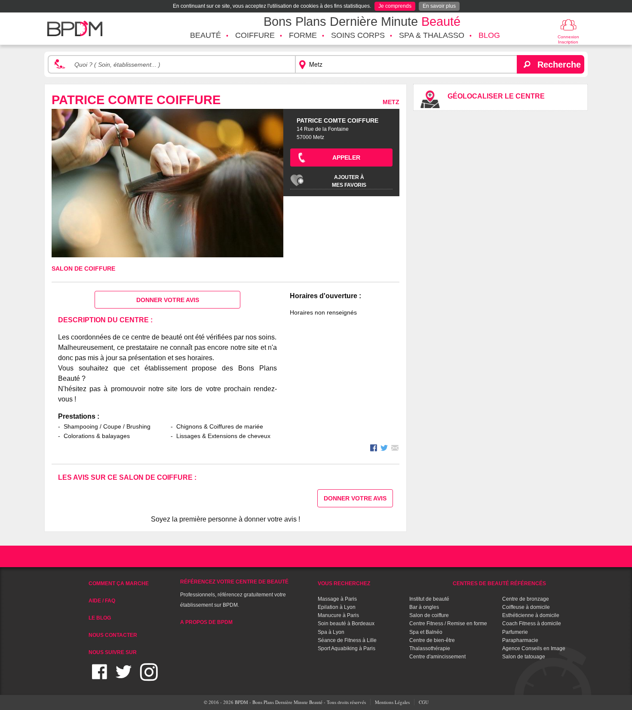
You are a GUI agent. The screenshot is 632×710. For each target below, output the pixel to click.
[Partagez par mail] (394, 449)
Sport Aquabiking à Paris (346, 648)
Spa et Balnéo (425, 632)
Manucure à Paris (338, 615)
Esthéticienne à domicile (530, 615)
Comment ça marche (119, 583)
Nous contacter (113, 635)
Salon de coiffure (83, 268)
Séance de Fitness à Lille (347, 640)
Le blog (100, 618)
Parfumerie (515, 632)
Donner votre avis (167, 299)
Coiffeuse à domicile (526, 607)
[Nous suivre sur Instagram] (149, 677)
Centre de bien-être (432, 640)
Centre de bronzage (525, 599)
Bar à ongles (424, 607)
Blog (489, 35)
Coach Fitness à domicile (531, 623)
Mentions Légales (392, 702)
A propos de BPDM (206, 622)
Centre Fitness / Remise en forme (448, 623)
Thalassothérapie (429, 648)
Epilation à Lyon (337, 607)
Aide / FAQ (102, 601)
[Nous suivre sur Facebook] (99, 677)
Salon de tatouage (523, 657)
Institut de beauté (429, 599)
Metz (391, 102)
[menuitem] (205, 35)
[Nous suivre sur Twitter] (123, 677)
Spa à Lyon (331, 632)
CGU (424, 702)
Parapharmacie (520, 640)
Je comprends (394, 6)
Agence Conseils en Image (533, 648)
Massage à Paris (337, 599)
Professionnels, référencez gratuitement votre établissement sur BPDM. (234, 593)
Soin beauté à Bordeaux (346, 623)
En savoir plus (439, 6)
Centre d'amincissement (437, 657)
